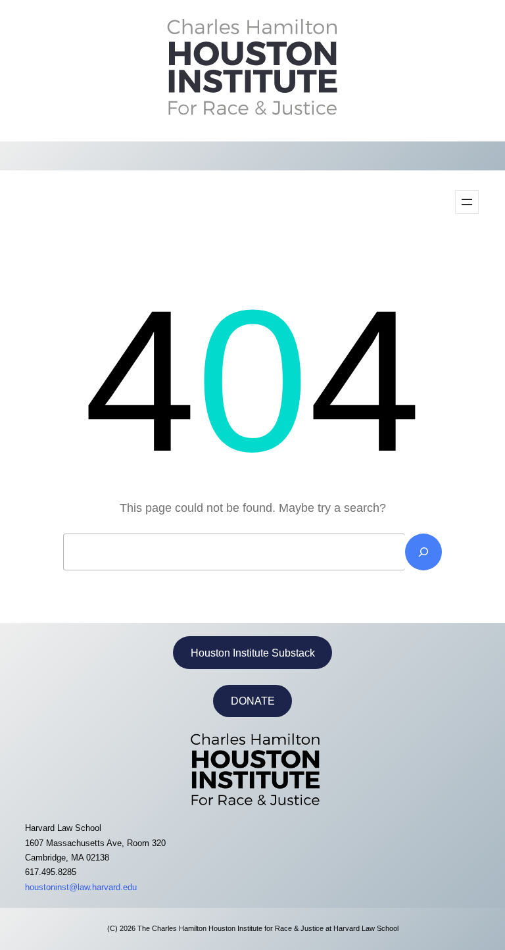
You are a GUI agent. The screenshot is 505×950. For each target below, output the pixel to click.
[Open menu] (467, 202)
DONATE (253, 701)
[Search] (423, 552)
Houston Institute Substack (253, 653)
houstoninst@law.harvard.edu (81, 887)
